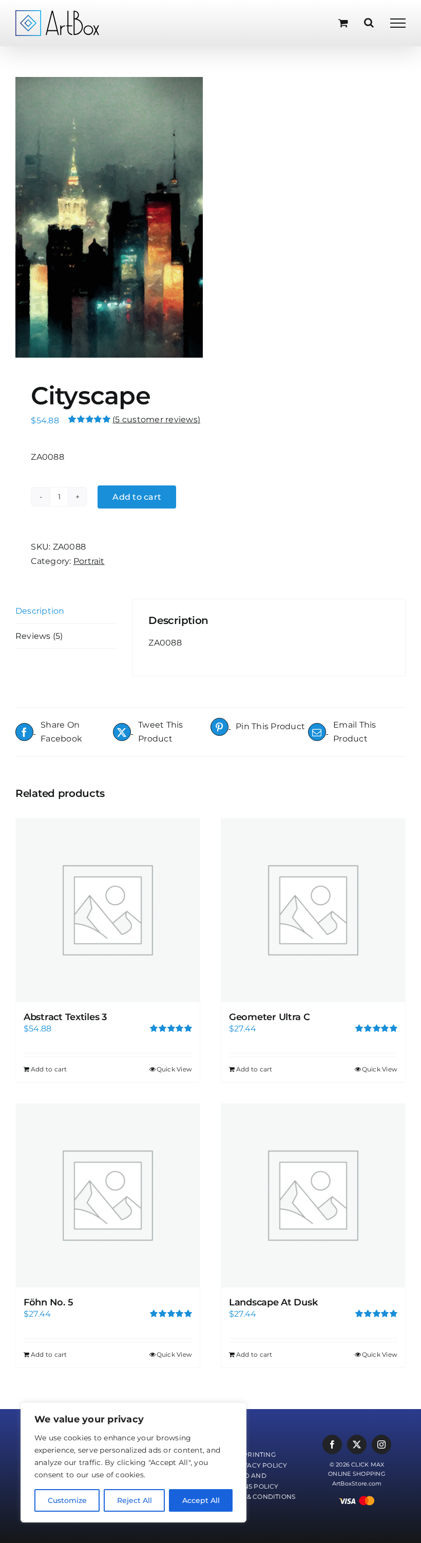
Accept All (201, 1500)
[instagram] (381, 1444)
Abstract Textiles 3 (65, 1017)
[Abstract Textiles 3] (108, 910)
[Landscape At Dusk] (313, 1195)
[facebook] (332, 1444)
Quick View (174, 1069)
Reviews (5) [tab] (39, 636)
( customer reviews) (156, 419)
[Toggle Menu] (398, 23)
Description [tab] (40, 611)
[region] (133, 1462)
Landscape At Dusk (273, 1302)
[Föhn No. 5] (108, 1195)
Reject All (134, 1500)
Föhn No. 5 (48, 1302)
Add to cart (136, 497)
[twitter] (357, 1444)
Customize (67, 1500)
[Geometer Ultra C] (313, 910)
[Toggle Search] (369, 22)
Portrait (89, 561)
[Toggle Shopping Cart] (343, 22)
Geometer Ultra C (269, 1017)
